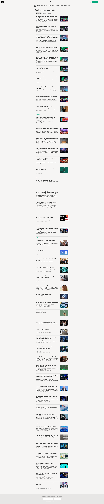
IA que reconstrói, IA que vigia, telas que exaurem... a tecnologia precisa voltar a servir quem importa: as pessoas (47, 296)
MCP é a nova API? (40, 250)
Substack (47, 501)
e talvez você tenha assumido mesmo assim (44, 331)
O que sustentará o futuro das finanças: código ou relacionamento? (45, 276)
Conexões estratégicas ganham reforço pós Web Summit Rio (46, 474)
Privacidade (50, 496)
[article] (52, 19)
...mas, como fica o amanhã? (41, 312)
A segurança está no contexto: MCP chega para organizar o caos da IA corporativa (47, 252)
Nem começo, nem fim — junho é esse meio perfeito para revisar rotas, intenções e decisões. (46, 408)
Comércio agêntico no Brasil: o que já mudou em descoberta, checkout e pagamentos (47, 58)
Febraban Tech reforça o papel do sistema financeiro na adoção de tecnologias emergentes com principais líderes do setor (47, 380)
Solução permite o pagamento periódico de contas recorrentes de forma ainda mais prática (45, 305)
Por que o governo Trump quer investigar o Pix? (44, 261)
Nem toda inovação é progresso (43, 294)
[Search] (88, 2)
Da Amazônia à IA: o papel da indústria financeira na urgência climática (45, 347)
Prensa (39, 163)
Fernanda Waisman (43, 245)
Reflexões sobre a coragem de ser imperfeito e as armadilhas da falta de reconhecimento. (47, 244)
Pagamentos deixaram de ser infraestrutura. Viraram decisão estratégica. (47, 97)
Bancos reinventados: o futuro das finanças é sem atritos (47, 483)
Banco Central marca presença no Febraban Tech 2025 (46, 397)
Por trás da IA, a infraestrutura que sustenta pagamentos (46, 77)
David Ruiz (40, 31)
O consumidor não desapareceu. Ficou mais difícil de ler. (46, 87)
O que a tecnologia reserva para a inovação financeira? (46, 387)
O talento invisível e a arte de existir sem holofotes (45, 241)
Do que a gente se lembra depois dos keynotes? (45, 464)
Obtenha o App (57, 498)
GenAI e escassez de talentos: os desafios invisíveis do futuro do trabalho (46, 337)
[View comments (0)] (43, 23)
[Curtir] (36, 23)
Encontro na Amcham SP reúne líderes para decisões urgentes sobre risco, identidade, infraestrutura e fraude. (46, 196)
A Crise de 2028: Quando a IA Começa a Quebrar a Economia (45, 168)
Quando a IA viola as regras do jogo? (45, 321)
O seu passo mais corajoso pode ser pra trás (47, 435)
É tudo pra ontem (40, 311)
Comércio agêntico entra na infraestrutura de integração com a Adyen (47, 67)
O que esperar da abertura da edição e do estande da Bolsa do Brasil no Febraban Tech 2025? (47, 400)
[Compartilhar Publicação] (90, 2)
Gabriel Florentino (43, 254)
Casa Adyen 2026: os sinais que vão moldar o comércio (47, 17)
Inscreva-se (95, 2)
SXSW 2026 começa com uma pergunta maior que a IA (47, 149)
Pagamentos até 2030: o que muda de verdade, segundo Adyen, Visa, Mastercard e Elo (47, 37)
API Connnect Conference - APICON (44, 180)
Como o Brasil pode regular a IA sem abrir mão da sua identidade (47, 444)
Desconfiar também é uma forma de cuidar (46, 356)
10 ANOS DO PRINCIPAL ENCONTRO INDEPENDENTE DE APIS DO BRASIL (47, 182)
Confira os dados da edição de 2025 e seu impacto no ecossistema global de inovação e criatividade (46, 477)
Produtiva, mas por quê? (42, 285)
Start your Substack (48, 498)
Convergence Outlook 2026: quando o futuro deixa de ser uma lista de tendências (47, 129)
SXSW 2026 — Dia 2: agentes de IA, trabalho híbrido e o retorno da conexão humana (47, 139)
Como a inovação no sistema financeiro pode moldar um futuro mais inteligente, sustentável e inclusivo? (47, 376)
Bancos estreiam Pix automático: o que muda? (47, 302)
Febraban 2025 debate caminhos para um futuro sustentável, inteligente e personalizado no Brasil (47, 350)
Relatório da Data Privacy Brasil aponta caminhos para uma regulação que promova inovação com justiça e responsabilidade (47, 447)
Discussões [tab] (49, 13)
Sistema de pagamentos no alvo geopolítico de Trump (46, 259)
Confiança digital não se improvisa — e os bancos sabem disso (46, 366)
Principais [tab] (44, 13)
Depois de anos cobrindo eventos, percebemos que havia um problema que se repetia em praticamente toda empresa (47, 108)
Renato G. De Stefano (42, 21)
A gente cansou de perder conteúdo (44, 106)
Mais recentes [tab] (38, 13)
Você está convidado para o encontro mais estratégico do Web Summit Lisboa (46, 216)
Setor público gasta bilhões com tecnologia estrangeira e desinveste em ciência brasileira (46, 269)
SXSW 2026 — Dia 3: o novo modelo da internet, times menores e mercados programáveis (45, 119)
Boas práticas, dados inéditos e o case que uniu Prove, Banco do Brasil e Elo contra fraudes (47, 369)
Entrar (100, 2)
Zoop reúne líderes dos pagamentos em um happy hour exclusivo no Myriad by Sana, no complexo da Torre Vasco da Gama (47, 219)
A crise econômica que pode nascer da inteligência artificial (45, 158)
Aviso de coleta (59, 496)
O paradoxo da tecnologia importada (45, 267)
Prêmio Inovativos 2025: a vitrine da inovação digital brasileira (47, 229)
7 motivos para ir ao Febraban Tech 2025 (46, 426)
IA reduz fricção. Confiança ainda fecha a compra (46, 27)
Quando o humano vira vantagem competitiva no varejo (47, 48)
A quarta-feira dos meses (42, 406)
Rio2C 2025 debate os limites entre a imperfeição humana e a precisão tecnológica (47, 415)
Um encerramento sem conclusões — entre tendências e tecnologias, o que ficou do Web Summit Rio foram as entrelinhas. (46, 467)
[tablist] (43, 13)
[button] (34, 5)
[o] (64, 170)
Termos (54, 496)
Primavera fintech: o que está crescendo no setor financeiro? (46, 454)
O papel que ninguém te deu (42, 329)
